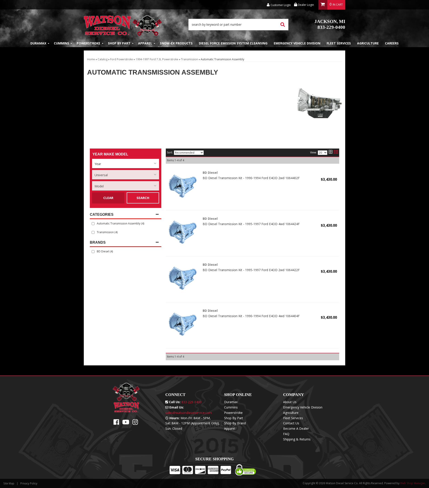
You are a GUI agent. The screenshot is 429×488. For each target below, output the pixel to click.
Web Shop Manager (412, 483)
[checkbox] (93, 251)
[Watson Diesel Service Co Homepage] (123, 24)
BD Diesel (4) (105, 251)
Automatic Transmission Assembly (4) (120, 223)
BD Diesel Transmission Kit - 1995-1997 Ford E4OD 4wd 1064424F (251, 224)
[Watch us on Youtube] (125, 423)
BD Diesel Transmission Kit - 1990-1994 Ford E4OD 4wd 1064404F (251, 316)
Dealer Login (305, 5)
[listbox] (125, 163)
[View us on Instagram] (135, 423)
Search (143, 197)
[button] (238, 24)
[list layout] (336, 152)
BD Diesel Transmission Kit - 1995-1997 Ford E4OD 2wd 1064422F (251, 270)
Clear (108, 197)
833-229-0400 (329, 24)
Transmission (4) (107, 232)
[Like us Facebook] (116, 423)
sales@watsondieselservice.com (188, 413)
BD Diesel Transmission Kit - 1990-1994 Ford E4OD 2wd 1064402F (251, 178)
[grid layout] (330, 152)
